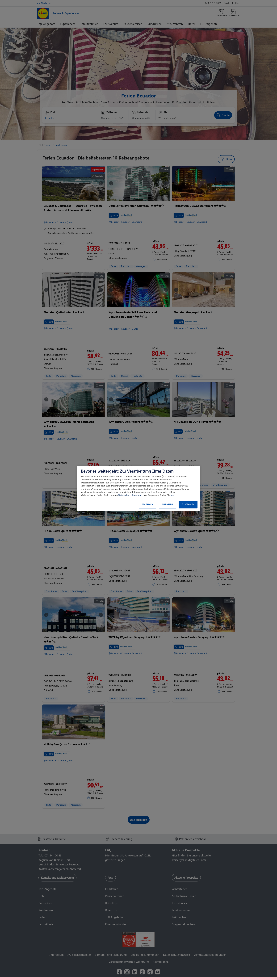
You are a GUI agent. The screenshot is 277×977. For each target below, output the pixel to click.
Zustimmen (188, 504)
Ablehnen (147, 504)
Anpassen (167, 504)
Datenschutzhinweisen (129, 495)
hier (172, 495)
